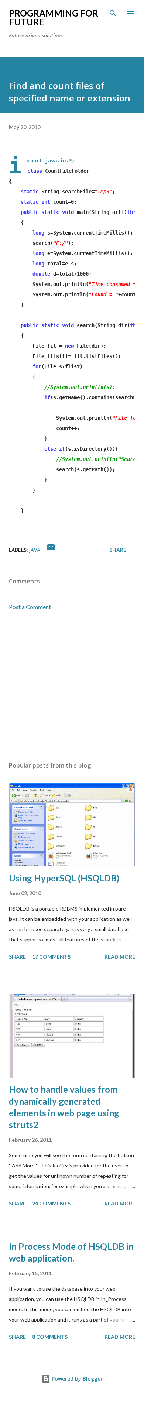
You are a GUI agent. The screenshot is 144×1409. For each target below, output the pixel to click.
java (34, 549)
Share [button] (117, 550)
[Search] (113, 13)
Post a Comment (30, 606)
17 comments (51, 957)
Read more (119, 957)
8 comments (50, 1337)
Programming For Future (53, 17)
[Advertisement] (72, 686)
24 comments (51, 1203)
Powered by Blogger (76, 1378)
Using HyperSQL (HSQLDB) (64, 878)
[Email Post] (51, 550)
